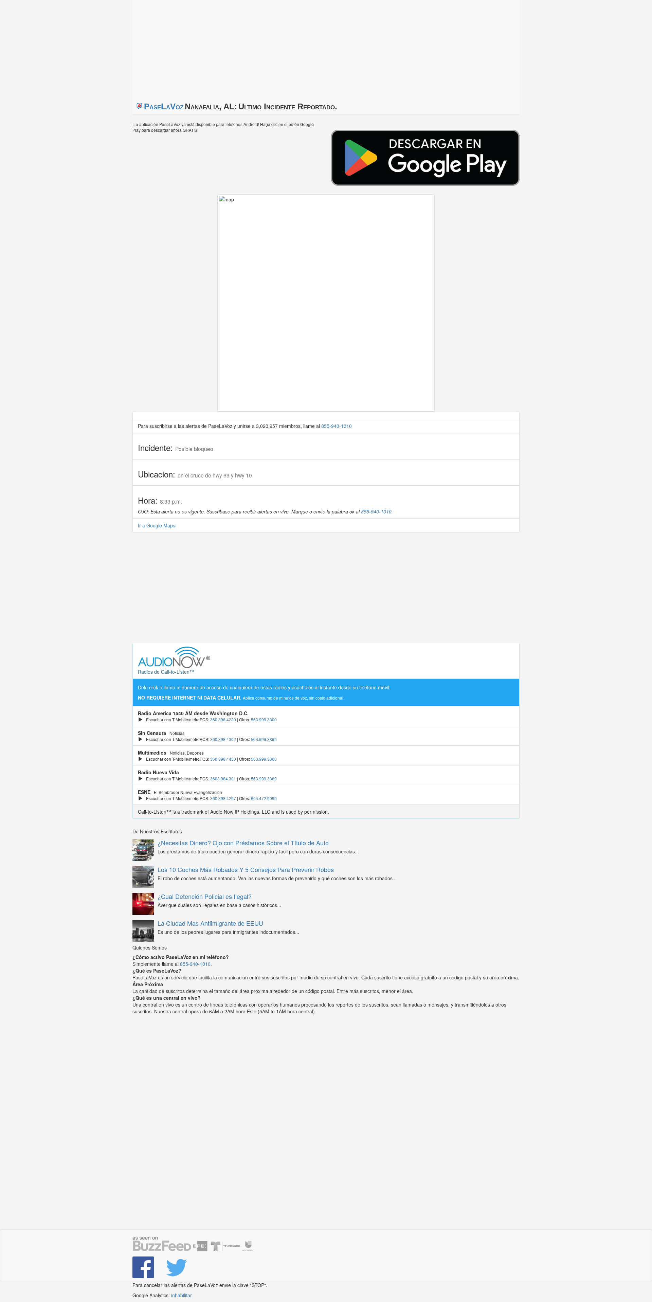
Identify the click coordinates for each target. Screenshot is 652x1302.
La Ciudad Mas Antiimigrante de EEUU (210, 923)
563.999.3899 (264, 739)
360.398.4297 (223, 798)
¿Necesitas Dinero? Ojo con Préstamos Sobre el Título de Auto (243, 842)
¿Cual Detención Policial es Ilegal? (205, 896)
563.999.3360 (264, 759)
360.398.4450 (223, 759)
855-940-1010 (336, 425)
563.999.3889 (264, 778)
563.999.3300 (264, 719)
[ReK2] (177, 1267)
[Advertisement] (217, 47)
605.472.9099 (264, 798)
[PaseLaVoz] (144, 1267)
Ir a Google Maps (156, 525)
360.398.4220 (223, 719)
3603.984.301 (223, 778)
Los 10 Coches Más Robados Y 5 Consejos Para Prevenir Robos (246, 869)
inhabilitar (181, 1295)
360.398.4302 (223, 739)
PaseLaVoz (163, 106)
